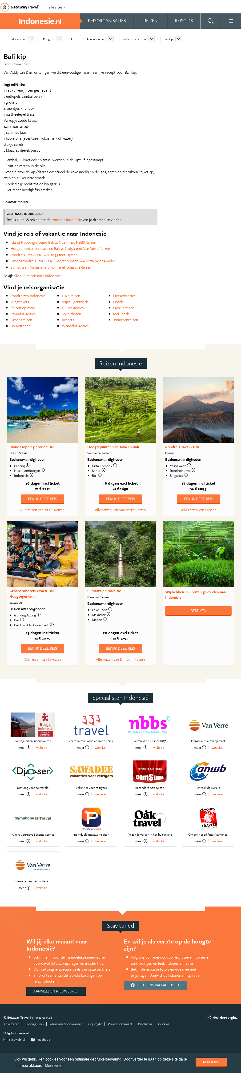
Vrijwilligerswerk (75, 302)
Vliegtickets (20, 302)
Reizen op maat (23, 308)
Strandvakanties (23, 314)
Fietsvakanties (124, 296)
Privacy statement (120, 1023)
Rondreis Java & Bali (182, 447)
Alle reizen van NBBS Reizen (42, 509)
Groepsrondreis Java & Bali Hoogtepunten (32, 593)
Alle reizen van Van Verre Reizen (120, 509)
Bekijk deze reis (42, 499)
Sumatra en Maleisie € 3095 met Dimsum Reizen (51, 267)
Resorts (68, 320)
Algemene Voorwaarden (66, 1023)
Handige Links (34, 1023)
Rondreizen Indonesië (28, 296)
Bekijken (198, 610)
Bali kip (168, 38)
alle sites (56, 7)
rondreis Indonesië (67, 220)
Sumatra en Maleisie (104, 591)
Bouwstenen (21, 326)
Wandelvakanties (75, 326)
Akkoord (211, 1062)
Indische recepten (134, 38)
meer (22, 747)
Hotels (118, 302)
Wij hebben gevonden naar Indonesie (196, 594)
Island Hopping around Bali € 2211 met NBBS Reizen (53, 242)
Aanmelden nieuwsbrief (56, 991)
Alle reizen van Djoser (198, 509)
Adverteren (11, 1023)
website (41, 747)
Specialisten (71, 314)
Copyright (95, 1023)
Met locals (121, 314)
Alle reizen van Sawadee (42, 659)
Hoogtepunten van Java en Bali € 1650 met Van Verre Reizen (60, 248)
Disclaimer (145, 1023)
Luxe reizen (71, 296)
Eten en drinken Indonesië (88, 38)
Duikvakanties (73, 308)
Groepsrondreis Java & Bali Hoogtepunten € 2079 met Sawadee (63, 261)
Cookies (163, 1023)
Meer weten (54, 1066)
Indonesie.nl (17, 38)
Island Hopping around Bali (32, 447)
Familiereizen (123, 308)
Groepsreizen (21, 320)
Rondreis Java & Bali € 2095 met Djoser (44, 255)
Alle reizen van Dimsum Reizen (120, 659)
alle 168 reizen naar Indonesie (37, 276)
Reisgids (48, 38)
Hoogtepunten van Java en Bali (113, 447)
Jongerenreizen (125, 320)
